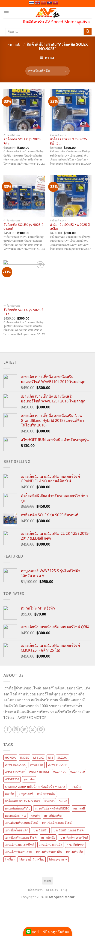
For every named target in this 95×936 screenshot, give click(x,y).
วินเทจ (63, 801)
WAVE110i (36, 765)
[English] (37, 2)
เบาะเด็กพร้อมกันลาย (18, 852)
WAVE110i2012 (15, 772)
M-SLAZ (38, 757)
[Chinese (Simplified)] (43, 2)
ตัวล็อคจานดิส (46, 794)
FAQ (64, 890)
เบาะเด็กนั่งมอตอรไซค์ (73, 837)
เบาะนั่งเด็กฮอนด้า (16, 830)
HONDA (10, 757)
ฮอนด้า (35, 816)
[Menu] (6, 12)
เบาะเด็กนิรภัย (75, 845)
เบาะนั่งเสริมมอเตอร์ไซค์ (68, 830)
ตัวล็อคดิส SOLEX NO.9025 (22, 801)
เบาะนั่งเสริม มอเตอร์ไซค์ (21, 837)
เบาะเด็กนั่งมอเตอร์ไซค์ (19, 845)
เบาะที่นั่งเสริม (53, 816)
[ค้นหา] (88, 32)
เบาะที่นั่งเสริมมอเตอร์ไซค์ (21, 823)
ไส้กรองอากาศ (58, 859)
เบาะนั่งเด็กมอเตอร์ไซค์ (57, 823)
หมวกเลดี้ (79, 808)
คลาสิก (9, 794)
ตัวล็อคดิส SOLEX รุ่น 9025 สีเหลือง (70, 227)
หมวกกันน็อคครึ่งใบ (17, 808)
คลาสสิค (75, 787)
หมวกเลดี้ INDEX (15, 816)
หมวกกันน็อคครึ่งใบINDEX (52, 808)
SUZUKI (62, 757)
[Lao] (49, 2)
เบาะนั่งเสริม (40, 830)
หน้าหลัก (14, 44)
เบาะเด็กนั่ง (48, 837)
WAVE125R (77, 772)
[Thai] (31, 2)
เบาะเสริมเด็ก (74, 852)
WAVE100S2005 (15, 765)
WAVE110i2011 (58, 765)
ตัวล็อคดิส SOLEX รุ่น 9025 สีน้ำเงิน (68, 141)
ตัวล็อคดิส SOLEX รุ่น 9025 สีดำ (22, 141)
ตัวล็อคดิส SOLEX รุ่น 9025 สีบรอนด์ (23, 227)
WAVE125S (12, 779)
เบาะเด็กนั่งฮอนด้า (50, 845)
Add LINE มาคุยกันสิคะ (50, 931)
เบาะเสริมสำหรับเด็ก (49, 852)
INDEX (24, 757)
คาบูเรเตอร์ (25, 794)
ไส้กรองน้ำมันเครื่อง (31, 859)
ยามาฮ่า (49, 801)
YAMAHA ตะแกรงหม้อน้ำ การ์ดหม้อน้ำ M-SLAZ (35, 787)
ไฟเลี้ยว (10, 859)
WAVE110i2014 (39, 772)
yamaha (29, 779)
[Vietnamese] (55, 2)
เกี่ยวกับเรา (35, 890)
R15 (50, 757)
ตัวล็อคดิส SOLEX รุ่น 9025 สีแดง (23, 312)
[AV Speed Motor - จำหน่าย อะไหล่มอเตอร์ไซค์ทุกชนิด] (47, 12)
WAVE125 (59, 772)
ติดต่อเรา (52, 890)
